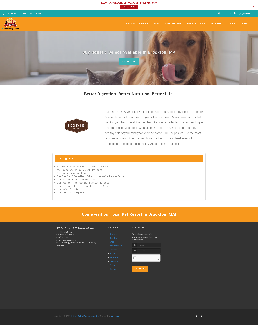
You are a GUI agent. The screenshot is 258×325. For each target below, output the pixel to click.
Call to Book (129, 7)
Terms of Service (91, 316)
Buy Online (128, 61)
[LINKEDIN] (224, 13)
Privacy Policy (77, 316)
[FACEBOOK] (219, 13)
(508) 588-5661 (63, 237)
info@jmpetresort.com (66, 240)
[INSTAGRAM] (230, 13)
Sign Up (140, 268)
